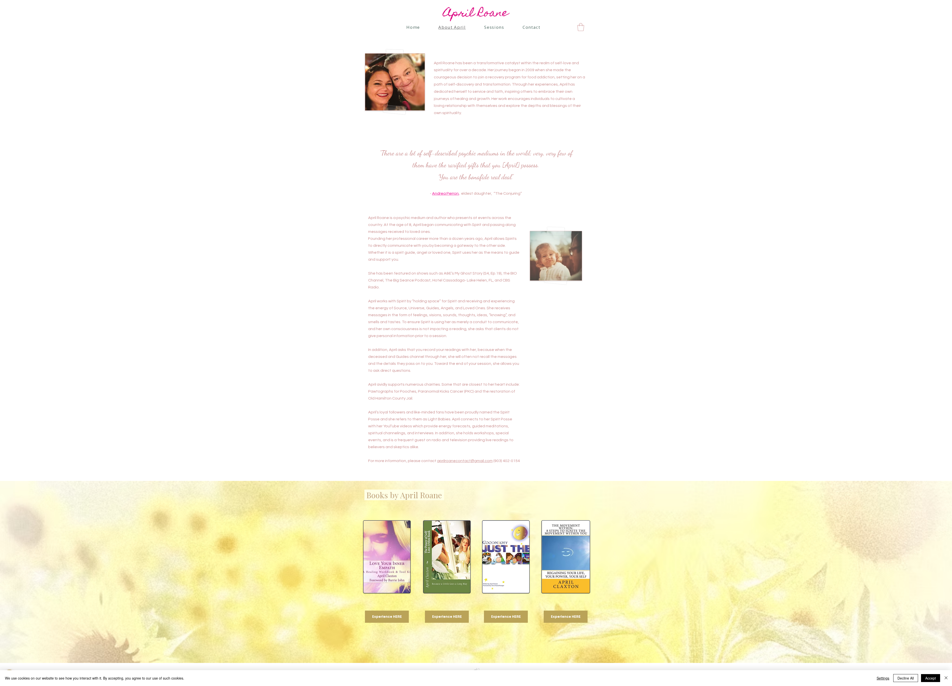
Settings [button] (883, 678)
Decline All (905, 678)
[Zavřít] (946, 678)
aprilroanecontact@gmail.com (465, 461)
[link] (580, 27)
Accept (930, 678)
